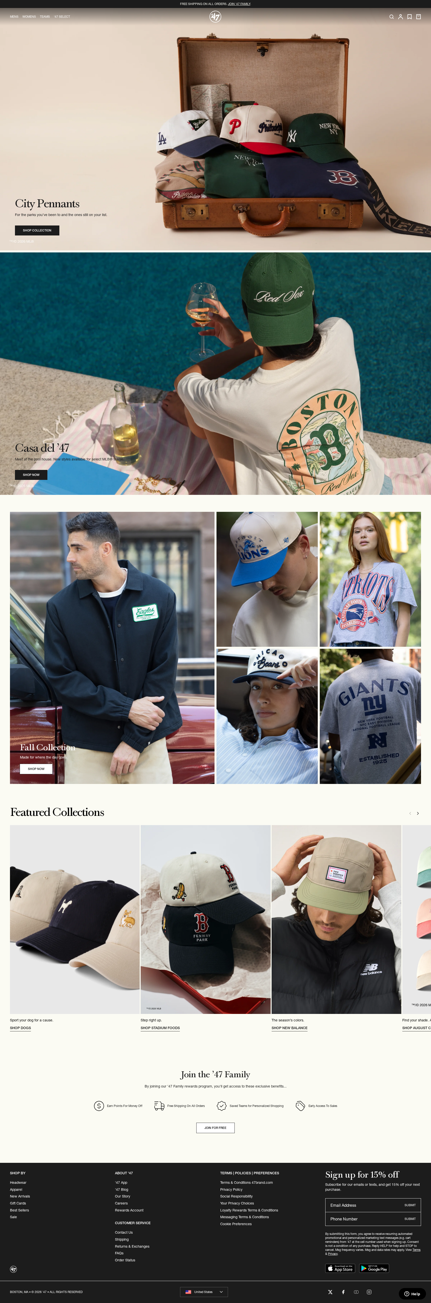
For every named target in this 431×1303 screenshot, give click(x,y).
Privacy (332, 1254)
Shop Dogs (20, 1028)
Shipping (122, 1239)
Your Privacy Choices (237, 1203)
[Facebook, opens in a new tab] (343, 1292)
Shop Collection (37, 230)
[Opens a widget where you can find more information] (412, 1294)
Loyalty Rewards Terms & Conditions (249, 1210)
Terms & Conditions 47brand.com (246, 1182)
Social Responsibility (236, 1196)
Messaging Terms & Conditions (244, 1217)
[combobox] (204, 1292)
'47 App (121, 1182)
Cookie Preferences (236, 1224)
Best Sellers (19, 1210)
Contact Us (124, 1232)
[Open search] (391, 16)
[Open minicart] (418, 16)
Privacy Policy (231, 1189)
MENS (14, 16)
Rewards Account (129, 1210)
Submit (410, 1205)
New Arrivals (20, 1196)
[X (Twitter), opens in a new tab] (330, 1292)
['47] (215, 17)
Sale (13, 1217)
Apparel (16, 1189)
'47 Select (62, 16)
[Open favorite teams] (409, 16)
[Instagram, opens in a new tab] (369, 1292)
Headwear (18, 1182)
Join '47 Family (239, 4)
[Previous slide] (410, 813)
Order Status (125, 1260)
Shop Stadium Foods (160, 1028)
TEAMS (45, 16)
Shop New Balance (290, 1028)
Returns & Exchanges (132, 1246)
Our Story (122, 1196)
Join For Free (215, 1128)
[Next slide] (418, 813)
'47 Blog (121, 1189)
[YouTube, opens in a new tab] (356, 1292)
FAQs (119, 1253)
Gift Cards (18, 1203)
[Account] (400, 16)
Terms (417, 1250)
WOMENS (29, 16)
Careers (121, 1203)
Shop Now (31, 475)
